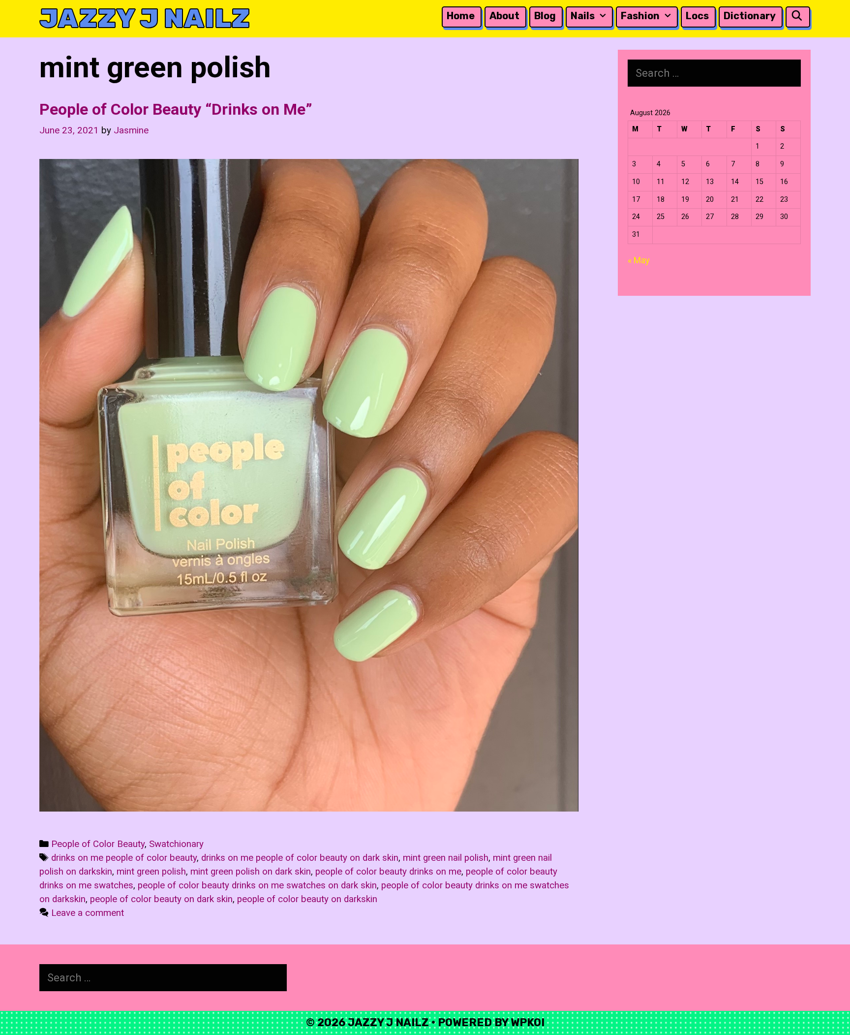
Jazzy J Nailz (144, 18)
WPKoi (528, 1022)
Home (461, 16)
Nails (583, 16)
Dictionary (750, 16)
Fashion (640, 16)
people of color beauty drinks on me (388, 871)
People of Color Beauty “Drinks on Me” (175, 109)
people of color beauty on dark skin (161, 899)
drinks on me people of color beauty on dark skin (299, 857)
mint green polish (151, 871)
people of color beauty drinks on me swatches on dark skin (257, 885)
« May (639, 260)
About (504, 16)
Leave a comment (87, 913)
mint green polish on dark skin (250, 871)
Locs (697, 16)
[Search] (797, 16)
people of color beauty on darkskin (307, 899)
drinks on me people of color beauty (124, 857)
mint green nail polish (445, 857)
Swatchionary (176, 844)
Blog (545, 16)
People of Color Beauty (98, 844)
